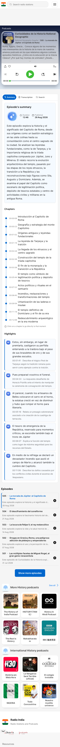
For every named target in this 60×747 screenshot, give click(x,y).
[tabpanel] (30, 291)
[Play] (30, 74)
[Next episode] (54, 74)
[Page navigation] (55, 4)
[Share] (5, 66)
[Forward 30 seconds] (43, 74)
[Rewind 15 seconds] (17, 74)
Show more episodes (30, 573)
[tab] (9, 97)
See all (52, 585)
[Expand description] (30, 61)
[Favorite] (9, 66)
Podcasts (6, 28)
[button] (35, 66)
